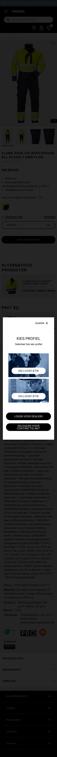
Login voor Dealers (28, 416)
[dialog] (28, 378)
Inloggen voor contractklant (28, 427)
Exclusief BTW (28, 396)
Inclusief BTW (28, 371)
